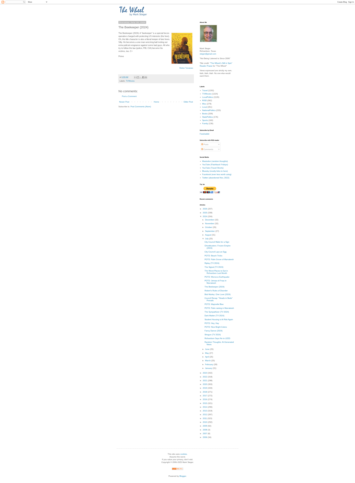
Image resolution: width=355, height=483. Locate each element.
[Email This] (135, 77)
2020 (205, 384)
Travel (205, 90)
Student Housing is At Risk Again (219, 319)
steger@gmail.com (208, 54)
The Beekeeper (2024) (215, 287)
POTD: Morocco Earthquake (217, 277)
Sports (205, 120)
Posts (205, 144)
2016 (205, 399)
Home (156, 102)
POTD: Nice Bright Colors (216, 327)
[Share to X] (140, 77)
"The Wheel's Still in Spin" (221, 63)
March (208, 360)
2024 (205, 216)
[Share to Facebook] (143, 77)
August (208, 235)
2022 (205, 377)
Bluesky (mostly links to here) (215, 171)
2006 (205, 437)
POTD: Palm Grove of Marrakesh (219, 259)
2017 (205, 396)
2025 (205, 213)
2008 (205, 430)
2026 (205, 209)
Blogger (182, 476)
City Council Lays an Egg (215, 252)
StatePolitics (207, 117)
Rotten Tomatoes (186, 68)
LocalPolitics (207, 97)
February (209, 364)
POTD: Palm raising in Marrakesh (219, 308)
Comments (208, 149)
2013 (205, 411)
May (207, 353)
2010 (205, 422)
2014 (205, 407)
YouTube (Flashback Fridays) (215, 164)
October (209, 227)
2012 (205, 414)
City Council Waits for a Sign (217, 242)
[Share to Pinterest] (145, 77)
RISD (204, 100)
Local (204, 107)
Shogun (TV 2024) (213, 334)
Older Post (188, 102)
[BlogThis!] (138, 77)
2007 (205, 433)
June (207, 349)
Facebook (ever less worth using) (216, 174)
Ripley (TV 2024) (212, 263)
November (210, 223)
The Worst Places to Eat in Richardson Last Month (216, 272)
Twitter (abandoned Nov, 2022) (215, 178)
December (210, 220)
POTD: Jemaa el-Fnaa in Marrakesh (215, 282)
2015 (205, 403)
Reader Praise (206, 66)
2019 (205, 388)
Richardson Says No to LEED (217, 338)
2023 (205, 373)
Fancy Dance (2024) (214, 331)
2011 (205, 418)
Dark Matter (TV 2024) (214, 315)
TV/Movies (130, 81)
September (210, 231)
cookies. (183, 454)
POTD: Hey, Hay (212, 323)
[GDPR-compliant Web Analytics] (177, 469)
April (207, 357)
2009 (205, 426)
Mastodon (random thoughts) (215, 161)
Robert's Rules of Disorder (216, 290)
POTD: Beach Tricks (213, 256)
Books (205, 113)
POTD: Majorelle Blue (214, 304)
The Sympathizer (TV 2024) (217, 312)
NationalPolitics (208, 110)
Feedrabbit (204, 134)
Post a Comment (129, 96)
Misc (204, 104)
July (207, 238)
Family (205, 123)
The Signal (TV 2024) (214, 267)
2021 (205, 380)
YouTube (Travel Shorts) (213, 168)
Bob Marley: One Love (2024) (218, 294)
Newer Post (124, 102)
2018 (205, 392)
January (209, 368)
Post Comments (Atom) (140, 106)
